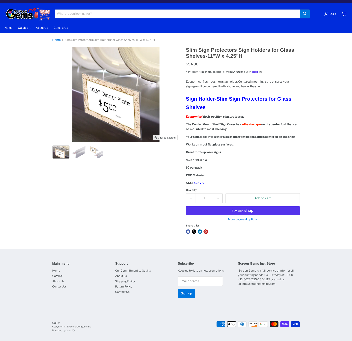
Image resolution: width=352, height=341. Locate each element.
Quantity (191, 190)
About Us (42, 27)
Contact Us (61, 27)
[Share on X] (194, 231)
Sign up (186, 293)
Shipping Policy (125, 281)
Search (56, 322)
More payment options (243, 219)
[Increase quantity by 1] (218, 198)
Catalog (23, 27)
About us (121, 276)
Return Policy (123, 286)
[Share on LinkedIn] (200, 231)
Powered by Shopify (63, 330)
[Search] (305, 14)
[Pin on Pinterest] (205, 231)
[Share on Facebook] (188, 231)
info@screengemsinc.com (259, 283)
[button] (61, 152)
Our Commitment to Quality (133, 270)
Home (8, 27)
